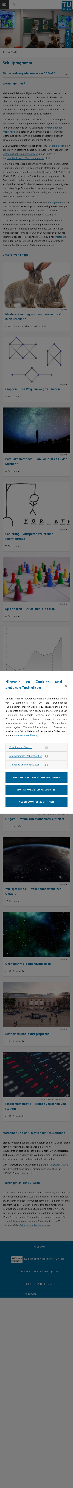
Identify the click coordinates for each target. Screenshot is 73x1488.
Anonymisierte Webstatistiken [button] (25, 756)
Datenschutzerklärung (26, 735)
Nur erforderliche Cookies (36, 789)
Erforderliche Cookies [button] (20, 747)
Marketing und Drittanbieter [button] (24, 764)
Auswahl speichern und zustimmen (36, 777)
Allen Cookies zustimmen (36, 801)
